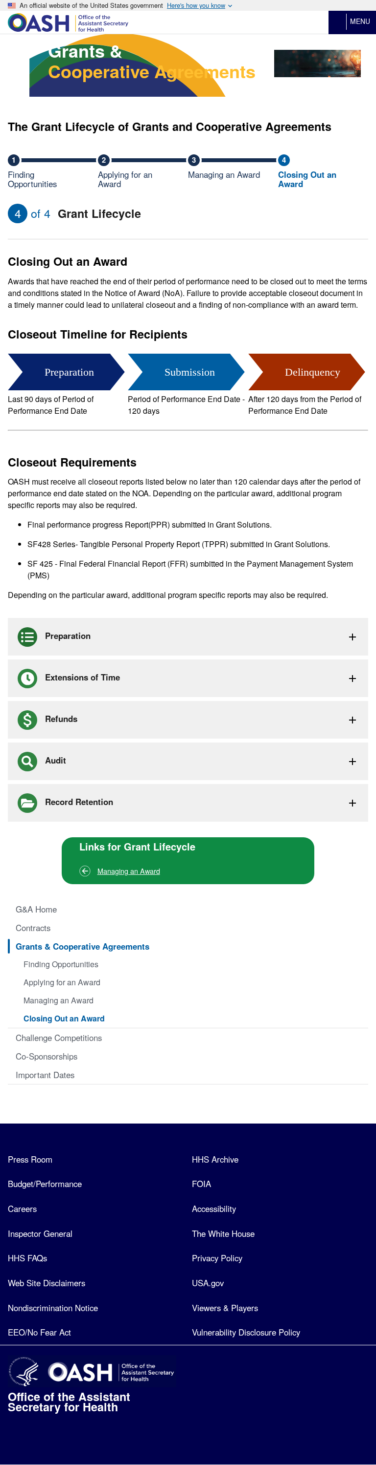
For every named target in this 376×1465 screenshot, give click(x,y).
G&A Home (36, 909)
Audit (54, 760)
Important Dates (45, 1075)
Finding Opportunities (61, 964)
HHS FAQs (27, 1258)
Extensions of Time (81, 677)
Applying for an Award (62, 982)
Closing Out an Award (64, 1018)
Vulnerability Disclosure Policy (246, 1332)
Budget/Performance (45, 1183)
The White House (223, 1233)
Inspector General (40, 1233)
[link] (132, 22)
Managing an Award (128, 871)
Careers (22, 1208)
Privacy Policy (217, 1258)
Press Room (30, 1159)
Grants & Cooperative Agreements (82, 946)
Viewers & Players (225, 1308)
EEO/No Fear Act (39, 1332)
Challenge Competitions (59, 1037)
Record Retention (78, 801)
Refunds (60, 718)
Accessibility (214, 1208)
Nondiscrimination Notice (53, 1308)
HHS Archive (215, 1159)
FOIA (201, 1183)
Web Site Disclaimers (46, 1283)
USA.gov (208, 1283)
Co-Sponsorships (46, 1056)
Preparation (67, 635)
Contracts (33, 928)
